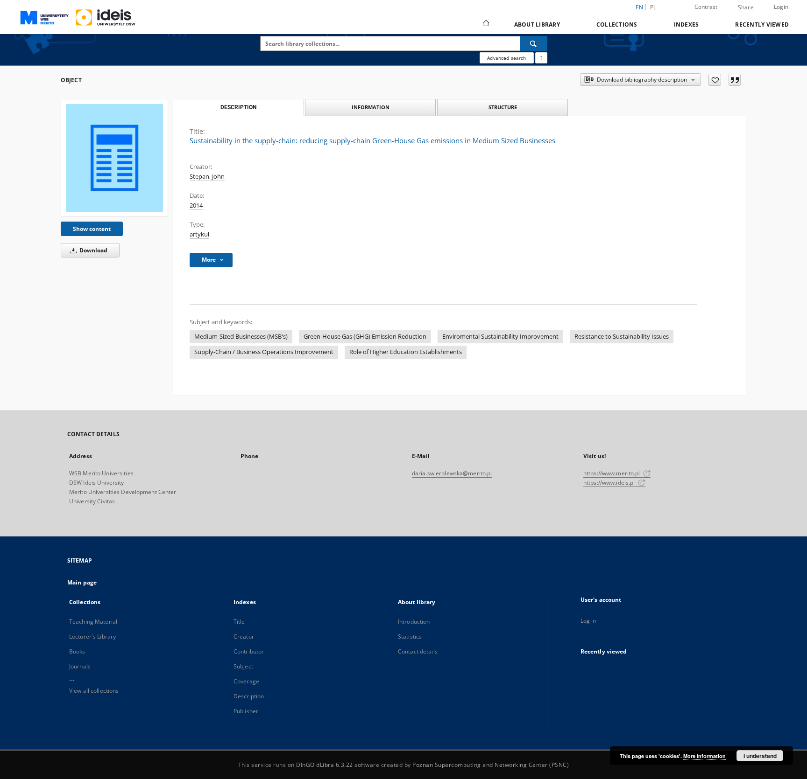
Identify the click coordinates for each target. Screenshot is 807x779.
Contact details (418, 651)
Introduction (414, 622)
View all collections (94, 691)
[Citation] (735, 80)
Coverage (246, 681)
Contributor (249, 651)
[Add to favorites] (714, 80)
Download (92, 250)
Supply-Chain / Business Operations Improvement (263, 352)
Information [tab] (370, 107)
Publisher (246, 711)
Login (781, 7)
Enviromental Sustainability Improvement (500, 337)
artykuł (199, 234)
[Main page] (485, 24)
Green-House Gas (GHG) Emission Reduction (365, 337)
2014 (196, 205)
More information (704, 755)
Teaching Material (93, 622)
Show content (92, 229)
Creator (244, 636)
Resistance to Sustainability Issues (621, 337)
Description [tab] (238, 107)
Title (239, 622)
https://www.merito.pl (612, 473)
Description (249, 696)
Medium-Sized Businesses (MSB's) (241, 337)
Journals (80, 666)
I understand (760, 755)
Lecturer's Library (92, 636)
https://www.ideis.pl (610, 483)
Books (77, 651)
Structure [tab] (502, 107)
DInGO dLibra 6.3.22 (324, 765)
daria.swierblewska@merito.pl (452, 473)
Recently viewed (762, 24)
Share (746, 7)
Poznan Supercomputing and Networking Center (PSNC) (490, 765)
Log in (588, 621)
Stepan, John (207, 177)
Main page (82, 582)
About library (537, 24)
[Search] (533, 43)
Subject (243, 666)
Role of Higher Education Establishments (405, 352)
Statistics (410, 636)
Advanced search (506, 58)
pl (653, 7)
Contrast (706, 7)
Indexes (686, 24)
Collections (616, 24)
